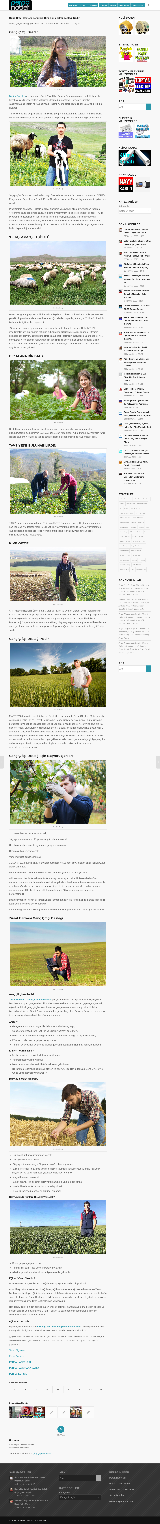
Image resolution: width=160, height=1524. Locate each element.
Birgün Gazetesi (17, 96)
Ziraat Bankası (16, 1356)
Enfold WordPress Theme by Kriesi (36, 1520)
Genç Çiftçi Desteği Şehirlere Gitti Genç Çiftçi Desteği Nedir (44, 18)
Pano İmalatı (136, 541)
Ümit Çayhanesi (140, 569)
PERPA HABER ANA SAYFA (24, 1368)
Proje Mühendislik (136, 550)
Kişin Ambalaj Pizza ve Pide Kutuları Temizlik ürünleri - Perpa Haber (133, 591)
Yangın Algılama (124, 569)
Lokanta (134, 536)
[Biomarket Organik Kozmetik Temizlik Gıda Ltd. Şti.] (15, 1412)
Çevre (132, 569)
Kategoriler (124, 206)
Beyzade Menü (131, 503)
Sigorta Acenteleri (124, 560)
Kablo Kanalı (138, 532)
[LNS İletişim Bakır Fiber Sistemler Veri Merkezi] (158, 762)
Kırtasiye (127, 536)
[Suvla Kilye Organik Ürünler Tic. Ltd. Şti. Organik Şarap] (52, 1412)
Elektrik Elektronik (125, 517)
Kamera (146, 532)
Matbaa (122, 541)
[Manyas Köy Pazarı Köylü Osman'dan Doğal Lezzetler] (39, 1412)
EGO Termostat (140, 513)
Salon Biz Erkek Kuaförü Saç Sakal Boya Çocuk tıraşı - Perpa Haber (135, 634)
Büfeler (126, 508)
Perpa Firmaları (135, 546)
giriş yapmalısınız (42, 1453)
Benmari (122, 503)
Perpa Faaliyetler (124, 546)
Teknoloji (134, 560)
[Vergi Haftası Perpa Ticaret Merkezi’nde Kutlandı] (2, 762)
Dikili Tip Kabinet (135, 508)
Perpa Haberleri (124, 550)
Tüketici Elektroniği (125, 564)
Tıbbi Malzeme (136, 564)
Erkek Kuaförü (124, 527)
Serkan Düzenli (137, 555)
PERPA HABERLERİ (20, 1362)
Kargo (121, 536)
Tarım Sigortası (17, 1350)
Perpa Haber (21, 1520)
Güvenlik (141, 527)
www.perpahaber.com (121, 1501)
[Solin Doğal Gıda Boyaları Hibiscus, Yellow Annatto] (76, 1412)
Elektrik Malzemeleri (137, 517)
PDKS (143, 541)
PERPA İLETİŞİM (18, 1374)
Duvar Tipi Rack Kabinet (126, 513)
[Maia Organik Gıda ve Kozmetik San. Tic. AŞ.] (64, 1412)
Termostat (142, 560)
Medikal (128, 541)
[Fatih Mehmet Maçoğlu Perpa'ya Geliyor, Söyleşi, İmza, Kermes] (27, 1412)
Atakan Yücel (137, 499)
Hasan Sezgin (124, 532)
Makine (141, 536)
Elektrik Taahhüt (124, 522)
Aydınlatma (146, 499)
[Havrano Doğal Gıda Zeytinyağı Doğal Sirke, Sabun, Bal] (88, 1412)
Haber (147, 527)
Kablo (131, 532)
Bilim (121, 508)
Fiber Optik (133, 527)
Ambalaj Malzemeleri (125, 499)
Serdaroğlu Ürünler (125, 555)
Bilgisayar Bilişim (142, 503)
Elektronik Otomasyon (137, 522)
